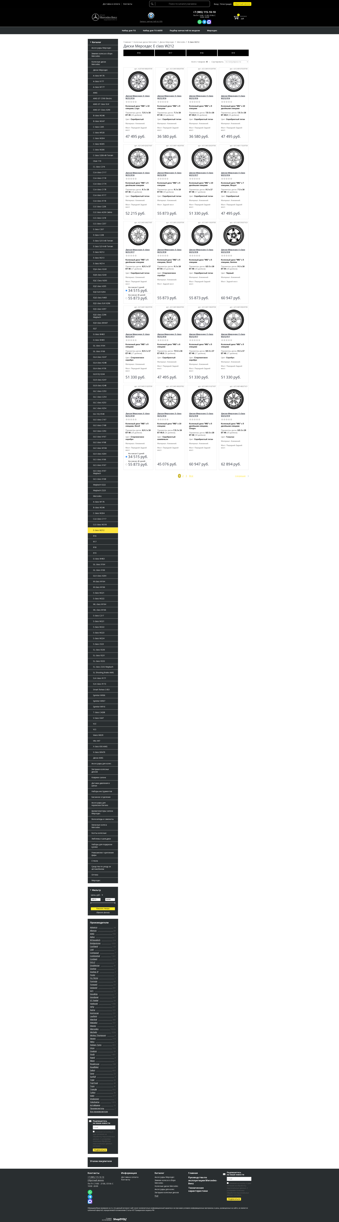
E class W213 (98, 257)
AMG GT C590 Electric (102, 98)
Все (191, 475)
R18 (94, 547)
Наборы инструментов (102, 791)
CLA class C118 (99, 178)
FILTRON (94, 978)
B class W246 (99, 115)
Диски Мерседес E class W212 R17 (201, 174)
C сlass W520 (98, 132)
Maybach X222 (99, 484)
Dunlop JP (94, 972)
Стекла (95, 861)
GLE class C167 (99, 419)
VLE (94, 723)
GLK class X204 (99, 453)
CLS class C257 (99, 223)
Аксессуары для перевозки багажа (100, 803)
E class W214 (98, 263)
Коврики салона (99, 777)
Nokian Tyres (95, 1045)
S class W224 (98, 638)
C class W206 (98, 149)
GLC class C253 (99, 391)
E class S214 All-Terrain (103, 246)
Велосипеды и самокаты (103, 819)
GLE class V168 (99, 442)
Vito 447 (96, 740)
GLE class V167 (99, 436)
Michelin (93, 1032)
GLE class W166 (100, 448)
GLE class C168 (99, 425)
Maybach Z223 (99, 490)
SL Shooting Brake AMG (103, 672)
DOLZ (92, 962)
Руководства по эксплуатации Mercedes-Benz (202, 1180)
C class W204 (98, 138)
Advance (93, 927)
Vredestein (94, 1099)
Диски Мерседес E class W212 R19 (233, 414)
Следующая (240, 476)
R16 (94, 536)
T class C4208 (99, 712)
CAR (92, 949)
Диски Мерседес (100, 70)
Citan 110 (97, 161)
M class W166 (99, 587)
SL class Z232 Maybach (103, 667)
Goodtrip (94, 994)
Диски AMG (98, 758)
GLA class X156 (99, 368)
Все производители (99, 1111)
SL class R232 (99, 661)
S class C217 (98, 615)
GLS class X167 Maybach (99, 472)
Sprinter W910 (99, 706)
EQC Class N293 (100, 280)
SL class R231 (99, 655)
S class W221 (98, 593)
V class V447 (98, 718)
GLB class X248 (99, 385)
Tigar (92, 1080)
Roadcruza (94, 1064)
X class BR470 (99, 752)
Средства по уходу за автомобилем (101, 867)
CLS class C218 (99, 218)
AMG (95, 92)
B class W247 (99, 121)
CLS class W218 (100, 524)
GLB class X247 (99, 379)
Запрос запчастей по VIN (151, 21)
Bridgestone (95, 943)
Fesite (92, 975)
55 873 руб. (138, 298)
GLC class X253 (99, 402)
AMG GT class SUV (101, 104)
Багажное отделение (101, 797)
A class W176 (98, 75)
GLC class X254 (99, 408)
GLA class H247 (99, 357)
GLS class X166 (99, 459)
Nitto (92, 1041)
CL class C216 (99, 166)
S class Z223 (98, 644)
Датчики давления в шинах (101, 784)
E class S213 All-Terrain (103, 240)
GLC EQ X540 (98, 414)
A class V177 (98, 81)
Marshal (93, 1019)
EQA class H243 (100, 269)
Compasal (94, 953)
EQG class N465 (100, 297)
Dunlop (93, 968)
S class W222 (98, 598)
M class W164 (99, 581)
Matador (93, 1022)
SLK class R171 (99, 678)
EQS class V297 (99, 309)
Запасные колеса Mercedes (99, 826)
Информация (129, 1172)
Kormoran (94, 1013)
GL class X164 (99, 345)
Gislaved (93, 987)
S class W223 (98, 632)
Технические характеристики (198, 1189)
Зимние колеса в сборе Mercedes (102, 54)
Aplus (92, 937)
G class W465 (99, 340)
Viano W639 (98, 735)
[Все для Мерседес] (104, 17)
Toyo (92, 1086)
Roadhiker (94, 1067)
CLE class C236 (99, 206)
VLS (94, 729)
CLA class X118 (99, 201)
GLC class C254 (99, 397)
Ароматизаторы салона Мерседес (102, 812)
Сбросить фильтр (103, 913)
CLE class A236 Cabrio (102, 212)
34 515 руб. (138, 290)
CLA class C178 (99, 189)
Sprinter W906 (99, 695)
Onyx (92, 1048)
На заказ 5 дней (136, 287)
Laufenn (93, 1016)
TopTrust (94, 1083)
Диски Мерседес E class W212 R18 (169, 174)
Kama (92, 1010)
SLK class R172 (99, 684)
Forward (93, 984)
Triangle (93, 1089)
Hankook (94, 1003)
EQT (95, 328)
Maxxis (93, 1026)
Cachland (94, 946)
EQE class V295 (99, 286)
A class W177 (98, 87)
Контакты (127, 4)
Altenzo (93, 930)
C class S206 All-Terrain (103, 155)
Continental (95, 956)
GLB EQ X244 (99, 374)
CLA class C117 (99, 172)
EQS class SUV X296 (101, 303)
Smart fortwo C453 (101, 689)
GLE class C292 (99, 431)
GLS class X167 (99, 465)
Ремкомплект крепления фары (103, 853)
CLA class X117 (99, 195)
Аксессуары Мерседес (101, 48)
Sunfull (93, 1076)
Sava (92, 1073)
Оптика (95, 874)
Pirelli (92, 1054)
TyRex (92, 1092)
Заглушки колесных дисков (100, 770)
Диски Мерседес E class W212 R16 (138, 97)
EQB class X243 (99, 275)
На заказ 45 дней (136, 295)
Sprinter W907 (99, 701)
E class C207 (98, 229)
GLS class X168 (99, 479)
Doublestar (95, 965)
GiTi (91, 991)
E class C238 (98, 235)
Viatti (92, 1095)
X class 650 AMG (100, 746)
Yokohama (94, 1102)
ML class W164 (99, 604)
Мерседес (96, 880)
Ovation (93, 1051)
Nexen (93, 1038)
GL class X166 (99, 351)
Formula (93, 981)
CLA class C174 (99, 183)
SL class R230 (99, 649)
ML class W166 (99, 610)
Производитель (97, 1108)
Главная (193, 1172)
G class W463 (99, 334)
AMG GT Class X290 (101, 110)
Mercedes (97, 496)
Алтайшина (95, 1105)
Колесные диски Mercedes (99, 63)
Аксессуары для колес (101, 763)
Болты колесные (99, 833)
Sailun (92, 1070)
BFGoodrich (95, 940)
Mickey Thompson (98, 1035)
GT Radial (94, 1000)
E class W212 (98, 252)
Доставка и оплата (111, 4)
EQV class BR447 (100, 323)
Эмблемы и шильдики (101, 838)
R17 (94, 541)
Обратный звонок (242, 4)
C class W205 (98, 144)
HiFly (92, 1006)
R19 (94, 553)
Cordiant (93, 959)
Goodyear (94, 997)
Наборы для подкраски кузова (102, 845)
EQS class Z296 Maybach (99, 315)
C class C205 (98, 127)
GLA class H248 (99, 362)
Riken (92, 1060)
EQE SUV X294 (99, 292)
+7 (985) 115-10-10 (204, 12)
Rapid (92, 1057)
